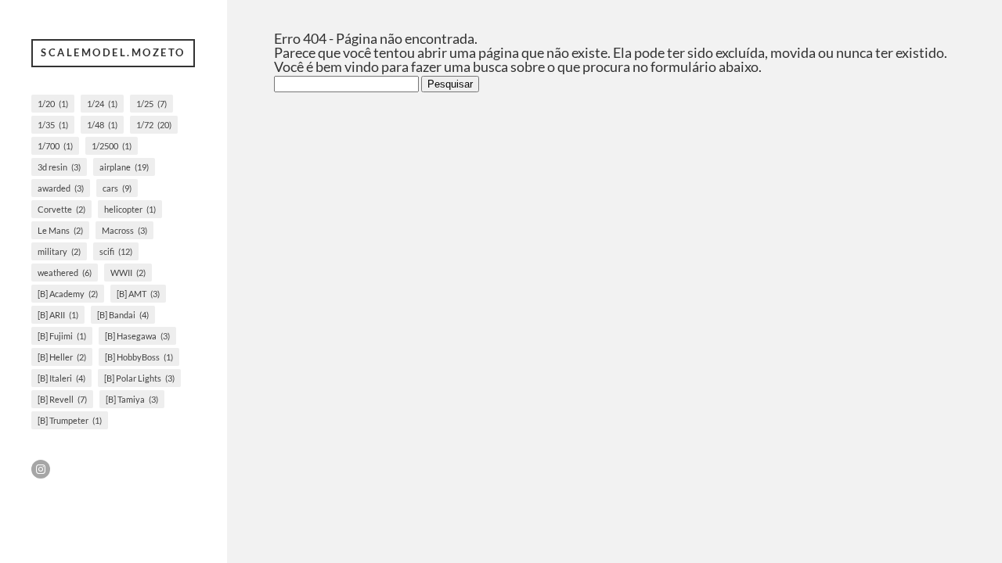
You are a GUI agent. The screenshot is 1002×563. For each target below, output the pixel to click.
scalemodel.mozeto (113, 52)
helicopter (130, 209)
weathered (65, 272)
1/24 (102, 104)
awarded (61, 188)
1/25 (151, 104)
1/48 (102, 125)
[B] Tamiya (132, 399)
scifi (115, 251)
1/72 (153, 125)
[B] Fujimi (62, 336)
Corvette (61, 209)
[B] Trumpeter (70, 420)
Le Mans (60, 230)
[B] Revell (62, 399)
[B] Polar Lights (139, 378)
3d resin (59, 167)
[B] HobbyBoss (139, 357)
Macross (124, 230)
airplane (124, 167)
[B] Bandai (123, 315)
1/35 (53, 125)
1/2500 (112, 146)
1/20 (53, 104)
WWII (128, 272)
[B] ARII (58, 315)
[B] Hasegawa (137, 336)
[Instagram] (40, 469)
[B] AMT (138, 294)
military (59, 251)
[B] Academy (68, 294)
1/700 (55, 146)
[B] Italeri (61, 378)
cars (117, 188)
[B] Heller (62, 357)
